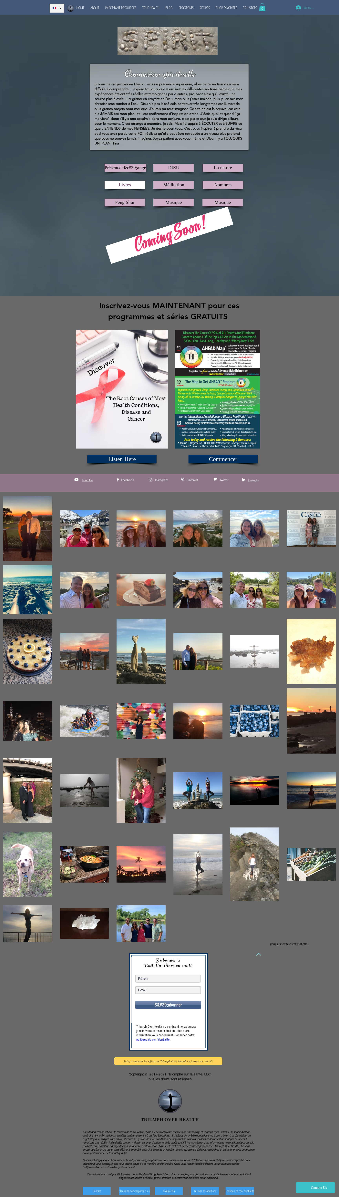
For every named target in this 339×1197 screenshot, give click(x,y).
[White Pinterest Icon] (182, 479)
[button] (94, 7)
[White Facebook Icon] (117, 479)
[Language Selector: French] (57, 8)
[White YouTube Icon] (76, 479)
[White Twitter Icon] (215, 479)
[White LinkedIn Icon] (243, 479)
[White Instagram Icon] (150, 479)
